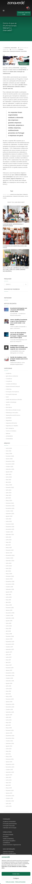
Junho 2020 (9, 565)
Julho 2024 (8, 490)
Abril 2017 (8, 662)
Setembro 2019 (10, 589)
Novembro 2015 (10, 707)
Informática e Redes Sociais (13, 410)
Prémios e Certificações (9, 853)
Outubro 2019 (9, 586)
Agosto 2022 (9, 516)
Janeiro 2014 (9, 761)
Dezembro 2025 (10, 461)
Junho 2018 (9, 626)
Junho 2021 (8, 539)
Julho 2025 (8, 474)
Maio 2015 (8, 722)
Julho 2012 (8, 803)
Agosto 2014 (9, 746)
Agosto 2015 (9, 714)
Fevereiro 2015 (9, 730)
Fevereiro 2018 (10, 636)
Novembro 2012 (10, 795)
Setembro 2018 (10, 618)
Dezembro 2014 (10, 735)
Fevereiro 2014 (10, 759)
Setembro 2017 (10, 649)
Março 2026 (9, 453)
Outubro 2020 (9, 558)
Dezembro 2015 (10, 704)
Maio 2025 (8, 479)
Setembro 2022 (10, 513)
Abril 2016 (8, 693)
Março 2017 (9, 665)
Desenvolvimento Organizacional (12, 844)
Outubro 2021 (9, 531)
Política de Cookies (10, 881)
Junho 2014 (8, 748)
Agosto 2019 (9, 592)
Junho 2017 (8, 657)
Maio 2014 (8, 751)
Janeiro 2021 (9, 552)
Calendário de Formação (9, 827)
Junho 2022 (9, 521)
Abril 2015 (8, 725)
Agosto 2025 (9, 471)
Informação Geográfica (9, 840)
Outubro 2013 (9, 769)
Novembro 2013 (10, 767)
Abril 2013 (8, 785)
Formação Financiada (9, 825)
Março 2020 (9, 573)
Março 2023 (9, 500)
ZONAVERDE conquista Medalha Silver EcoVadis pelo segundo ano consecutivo (19, 347)
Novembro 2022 (10, 508)
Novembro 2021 (10, 529)
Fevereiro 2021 (9, 550)
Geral (7, 397)
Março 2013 (9, 787)
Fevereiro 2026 (10, 456)
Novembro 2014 (10, 738)
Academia (20, 49)
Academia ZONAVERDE (9, 821)
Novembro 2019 (10, 584)
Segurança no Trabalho (12, 425)
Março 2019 (9, 605)
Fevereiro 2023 (10, 503)
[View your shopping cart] (28, 7)
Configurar (16, 878)
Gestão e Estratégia (11, 402)
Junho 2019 (8, 597)
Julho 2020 (8, 563)
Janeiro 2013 (9, 793)
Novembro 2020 (10, 555)
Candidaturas (6, 842)
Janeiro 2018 (9, 639)
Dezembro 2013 (10, 764)
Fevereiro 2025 (10, 487)
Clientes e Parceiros (8, 851)
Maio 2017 (8, 659)
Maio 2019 (8, 599)
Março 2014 (9, 756)
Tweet (11, 191)
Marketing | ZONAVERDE (10, 47)
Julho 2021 (8, 537)
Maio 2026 (8, 451)
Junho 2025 (9, 477)
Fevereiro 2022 (10, 524)
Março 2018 (9, 633)
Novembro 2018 (10, 612)
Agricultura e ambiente (12, 376)
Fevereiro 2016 (10, 699)
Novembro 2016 (10, 675)
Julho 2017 (8, 654)
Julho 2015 (8, 717)
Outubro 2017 (9, 646)
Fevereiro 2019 (10, 607)
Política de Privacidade (20, 881)
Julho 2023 (8, 492)
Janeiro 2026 (9, 458)
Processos (5, 836)
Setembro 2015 (10, 712)
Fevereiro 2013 (10, 790)
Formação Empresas (15, 51)
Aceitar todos (16, 874)
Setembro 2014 (10, 743)
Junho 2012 (8, 806)
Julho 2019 (8, 594)
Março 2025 (9, 484)
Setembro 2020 (10, 560)
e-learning (8, 389)
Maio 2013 (8, 782)
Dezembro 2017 (10, 641)
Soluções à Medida (8, 834)
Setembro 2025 (10, 469)
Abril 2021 (8, 545)
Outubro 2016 (9, 678)
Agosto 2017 (9, 652)
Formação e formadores (12, 391)
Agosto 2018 (9, 620)
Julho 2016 (8, 686)
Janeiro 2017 (9, 670)
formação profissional (18, 196)
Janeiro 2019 (9, 610)
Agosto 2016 (9, 683)
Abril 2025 (8, 482)
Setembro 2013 (10, 772)
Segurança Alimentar (11, 423)
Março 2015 (9, 727)
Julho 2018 (8, 623)
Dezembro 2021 (10, 526)
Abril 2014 (8, 754)
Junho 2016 (8, 688)
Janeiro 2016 (9, 701)
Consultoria (6, 51)
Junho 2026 (9, 448)
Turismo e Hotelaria (11, 431)
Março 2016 (9, 696)
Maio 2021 (8, 542)
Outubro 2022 (9, 511)
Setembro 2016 (10, 680)
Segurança (9, 420)
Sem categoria (10, 428)
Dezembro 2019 (10, 581)
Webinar (8, 433)
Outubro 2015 (9, 709)
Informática (9, 407)
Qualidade (8, 417)
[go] (26, 284)
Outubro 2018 (9, 615)
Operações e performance (13, 415)
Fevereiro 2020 (10, 576)
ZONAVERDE (24, 51)
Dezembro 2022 (10, 505)
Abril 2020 (8, 571)
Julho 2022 (8, 518)
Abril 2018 (8, 631)
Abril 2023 (8, 498)
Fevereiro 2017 (9, 667)
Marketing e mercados (12, 412)
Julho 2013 (8, 777)
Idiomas (8, 404)
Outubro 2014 (9, 740)
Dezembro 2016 (10, 673)
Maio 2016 (8, 691)
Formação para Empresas (10, 823)
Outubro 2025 (9, 466)
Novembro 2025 (10, 464)
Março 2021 (9, 547)
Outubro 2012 (9, 798)
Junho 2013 (8, 780)
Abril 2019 (8, 602)
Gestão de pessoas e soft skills (14, 399)
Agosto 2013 (9, 774)
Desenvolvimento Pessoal (13, 386)
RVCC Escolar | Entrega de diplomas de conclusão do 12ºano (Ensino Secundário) (16, 269)
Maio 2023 (8, 495)
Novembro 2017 (10, 644)
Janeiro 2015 (9, 733)
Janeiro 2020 (9, 579)
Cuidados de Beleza (11, 383)
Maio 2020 (8, 568)
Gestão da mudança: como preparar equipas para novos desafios (19, 358)
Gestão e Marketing (8, 838)
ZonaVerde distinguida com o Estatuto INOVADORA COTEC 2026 (18, 310)
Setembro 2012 (10, 801)
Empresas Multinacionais (16, 194)
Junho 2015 (8, 720)
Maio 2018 (8, 628)
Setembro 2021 (10, 534)
